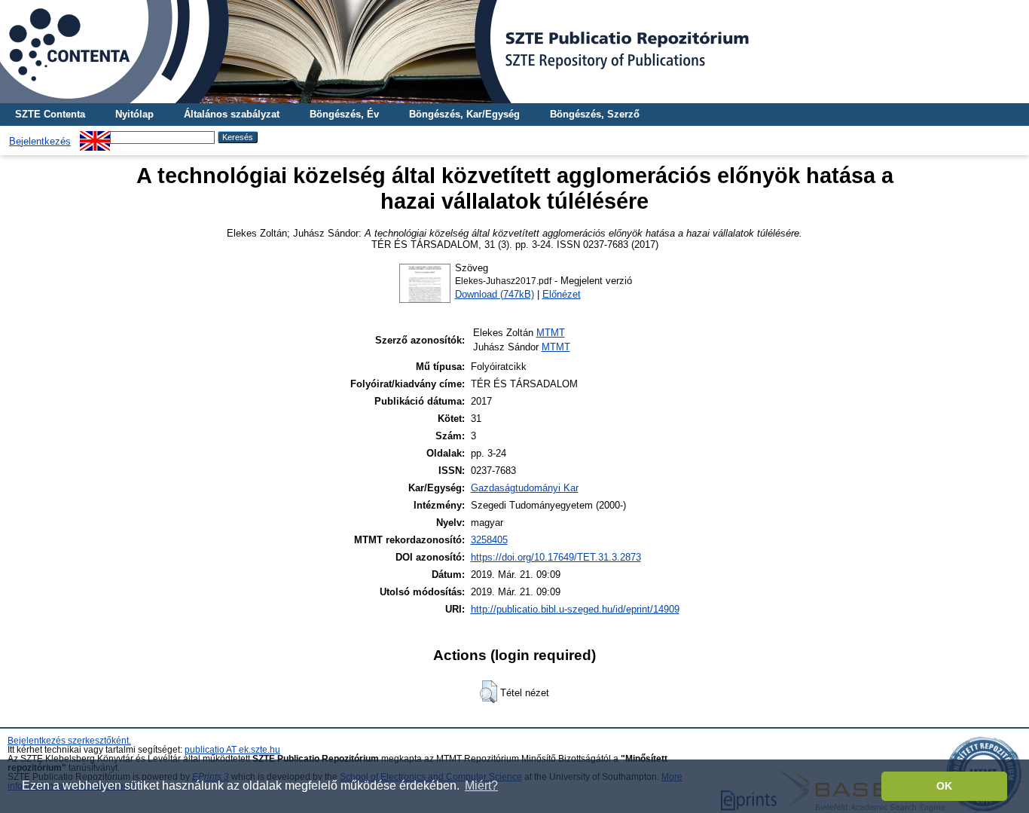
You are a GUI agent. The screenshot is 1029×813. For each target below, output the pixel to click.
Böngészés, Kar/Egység (464, 114)
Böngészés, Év (344, 114)
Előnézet (561, 294)
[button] (488, 691)
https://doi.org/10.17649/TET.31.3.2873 (556, 557)
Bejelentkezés (40, 141)
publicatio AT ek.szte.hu (232, 749)
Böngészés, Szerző (595, 114)
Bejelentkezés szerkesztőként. (69, 740)
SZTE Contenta (50, 114)
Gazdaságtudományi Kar (525, 488)
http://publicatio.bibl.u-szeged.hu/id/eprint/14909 (575, 609)
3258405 (489, 540)
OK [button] (944, 786)
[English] (95, 136)
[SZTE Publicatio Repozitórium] (514, 51)
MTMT (550, 332)
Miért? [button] (481, 785)
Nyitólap (134, 114)
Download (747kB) (494, 294)
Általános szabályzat (231, 114)
